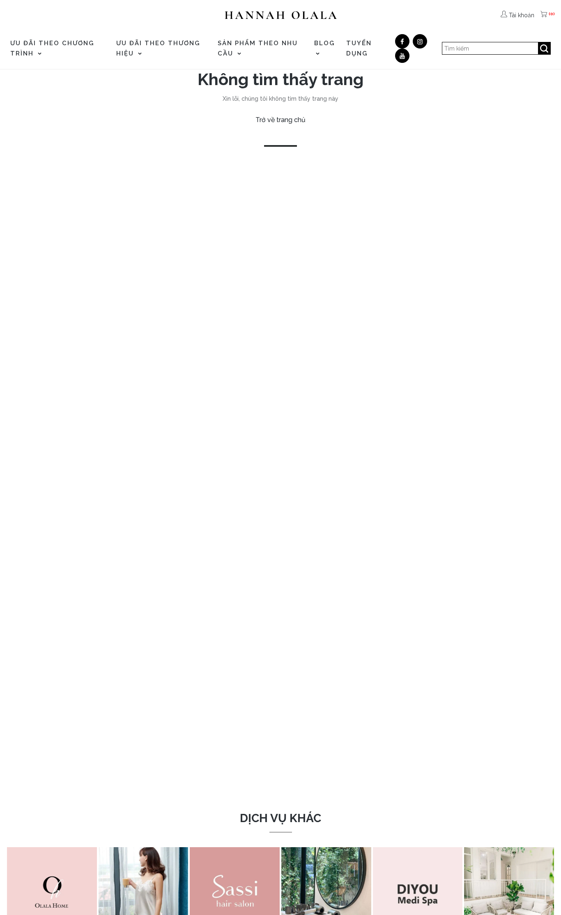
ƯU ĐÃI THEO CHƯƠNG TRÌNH (52, 48)
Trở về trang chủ (280, 120)
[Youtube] (402, 56)
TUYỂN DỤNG (359, 48)
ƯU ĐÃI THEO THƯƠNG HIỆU (158, 48)
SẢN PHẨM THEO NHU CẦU (258, 48)
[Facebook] (402, 41)
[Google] (420, 41)
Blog (324, 43)
